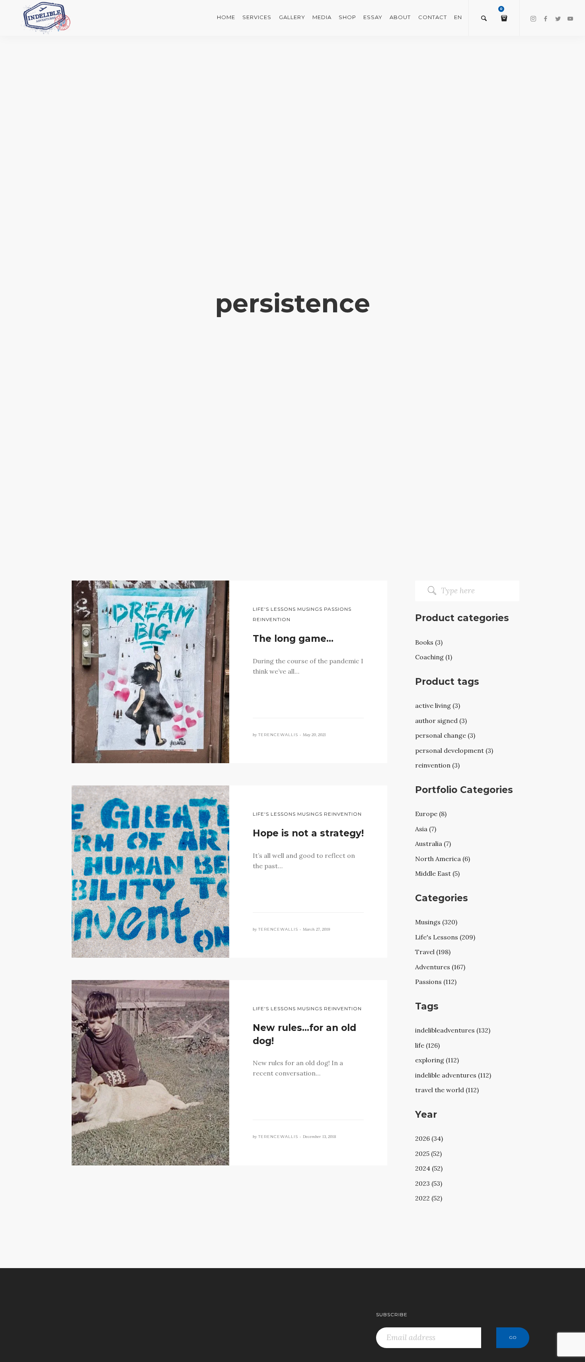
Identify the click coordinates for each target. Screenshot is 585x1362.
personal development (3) (454, 750)
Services (256, 17)
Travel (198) (432, 952)
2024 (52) (429, 1168)
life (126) (427, 1045)
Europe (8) (431, 814)
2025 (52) (428, 1153)
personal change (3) (445, 735)
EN (458, 17)
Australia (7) (433, 844)
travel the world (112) (447, 1090)
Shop (347, 17)
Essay (372, 17)
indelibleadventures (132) (452, 1030)
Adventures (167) (440, 967)
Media (322, 17)
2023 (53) (428, 1183)
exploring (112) (437, 1060)
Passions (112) (435, 982)
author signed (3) (441, 721)
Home (226, 17)
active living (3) (437, 705)
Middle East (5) (437, 873)
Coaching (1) (433, 657)
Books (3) (429, 642)
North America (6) (442, 859)
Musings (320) (436, 922)
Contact (432, 17)
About (400, 17)
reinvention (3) (437, 765)
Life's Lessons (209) (445, 937)
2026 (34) (429, 1138)
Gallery (292, 17)
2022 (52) (428, 1198)
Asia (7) (425, 829)
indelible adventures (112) (453, 1075)
